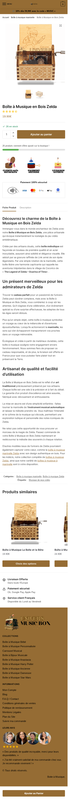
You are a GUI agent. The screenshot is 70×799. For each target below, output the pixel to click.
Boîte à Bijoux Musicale (14, 655)
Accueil (5, 17)
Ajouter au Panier (33, 793)
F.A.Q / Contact (10, 699)
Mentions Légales (11, 712)
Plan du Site (8, 716)
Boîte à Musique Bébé (14, 642)
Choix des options (26, 563)
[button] (10, 111)
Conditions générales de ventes (19, 703)
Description (25, 207)
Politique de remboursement (17, 707)
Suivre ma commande (14, 721)
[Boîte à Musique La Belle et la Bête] (26, 522)
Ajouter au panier (41, 134)
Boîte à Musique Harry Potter (17, 664)
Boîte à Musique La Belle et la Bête (22, 549)
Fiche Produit (9, 207)
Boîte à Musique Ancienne (16, 668)
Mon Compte (9, 690)
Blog (4, 694)
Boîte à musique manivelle (23, 17)
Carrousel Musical (12, 650)
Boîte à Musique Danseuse (16, 673)
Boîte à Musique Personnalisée (18, 646)
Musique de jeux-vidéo (39, 480)
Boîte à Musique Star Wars (16, 677)
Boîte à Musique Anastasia (16, 659)
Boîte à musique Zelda (53, 476)
